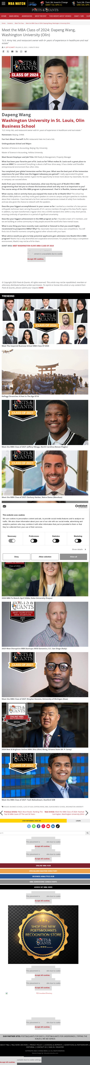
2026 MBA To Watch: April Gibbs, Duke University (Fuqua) (27, 598)
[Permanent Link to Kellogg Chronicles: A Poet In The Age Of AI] (45, 372)
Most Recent (40, 16)
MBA (46, 807)
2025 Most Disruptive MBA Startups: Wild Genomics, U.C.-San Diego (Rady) (34, 648)
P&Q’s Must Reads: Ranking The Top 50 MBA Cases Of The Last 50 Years (23, 813)
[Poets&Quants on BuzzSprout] (34, 826)
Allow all (73, 557)
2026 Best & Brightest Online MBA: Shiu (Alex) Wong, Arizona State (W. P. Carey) (37, 749)
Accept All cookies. (35, 259)
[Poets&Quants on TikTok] (58, 826)
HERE (41, 288)
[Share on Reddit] (25, 52)
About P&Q (4, 1045)
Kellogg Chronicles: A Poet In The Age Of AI (20, 396)
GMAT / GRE (79, 16)
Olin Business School (57, 807)
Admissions (27, 16)
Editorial (30, 1047)
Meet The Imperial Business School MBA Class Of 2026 (25, 346)
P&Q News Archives (19, 1045)
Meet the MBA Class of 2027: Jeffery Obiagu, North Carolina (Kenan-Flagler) (35, 447)
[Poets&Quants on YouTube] (48, 826)
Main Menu (14, 16)
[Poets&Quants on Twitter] (29, 826)
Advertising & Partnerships (76, 1045)
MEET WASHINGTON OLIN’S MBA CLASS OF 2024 (33, 246)
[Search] (87, 833)
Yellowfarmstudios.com (51, 1053)
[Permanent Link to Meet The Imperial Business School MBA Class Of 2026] (45, 321)
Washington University (74, 807)
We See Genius (49, 1039)
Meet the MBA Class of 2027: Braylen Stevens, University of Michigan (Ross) (35, 699)
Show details (77, 549)
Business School (16, 807)
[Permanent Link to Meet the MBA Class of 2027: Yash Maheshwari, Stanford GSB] (45, 775)
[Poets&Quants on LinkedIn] (53, 826)
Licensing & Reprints (53, 1045)
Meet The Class (19, 23)
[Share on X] (7, 52)
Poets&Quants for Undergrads (60, 1036)
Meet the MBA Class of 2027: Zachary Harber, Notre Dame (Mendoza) (32, 497)
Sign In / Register (56, 1047)
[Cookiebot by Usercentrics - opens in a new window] (77, 506)
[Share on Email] (12, 52)
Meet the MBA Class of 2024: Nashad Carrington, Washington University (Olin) (64, 813)
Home (3, 16)
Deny (16, 557)
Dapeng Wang (39, 807)
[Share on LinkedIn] (16, 52)
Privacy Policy (36, 1045)
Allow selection (45, 557)
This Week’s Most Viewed (60, 16)
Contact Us (41, 1047)
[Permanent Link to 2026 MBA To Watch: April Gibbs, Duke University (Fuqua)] (45, 573)
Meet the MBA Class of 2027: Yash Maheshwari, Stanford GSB (28, 800)
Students (10, 23)
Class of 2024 (28, 807)
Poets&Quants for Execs (32, 1036)
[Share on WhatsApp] (21, 52)
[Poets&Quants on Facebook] (38, 826)
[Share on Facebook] (3, 52)
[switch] (34, 541)
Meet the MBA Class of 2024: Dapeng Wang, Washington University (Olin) (48, 23)
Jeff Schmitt (10, 47)
